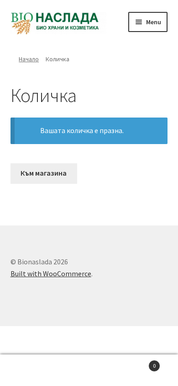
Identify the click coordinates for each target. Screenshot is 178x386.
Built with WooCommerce (50, 273)
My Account (29, 370)
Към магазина (44, 172)
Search (89, 370)
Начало (29, 59)
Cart (137, 362)
